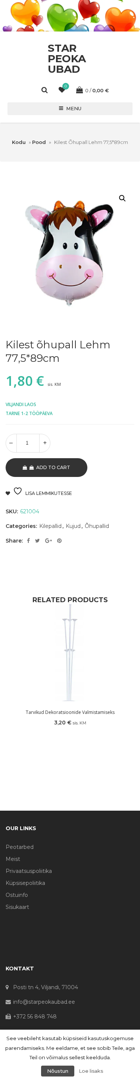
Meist (13, 859)
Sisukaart (17, 907)
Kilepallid (50, 526)
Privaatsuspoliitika (29, 871)
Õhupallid (97, 526)
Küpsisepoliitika (25, 883)
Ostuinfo (17, 895)
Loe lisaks (91, 1071)
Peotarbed (20, 847)
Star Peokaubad (67, 58)
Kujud (73, 526)
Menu (73, 108)
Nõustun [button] (57, 1071)
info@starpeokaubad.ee (44, 1002)
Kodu (19, 142)
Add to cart (53, 467)
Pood (39, 142)
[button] (122, 198)
